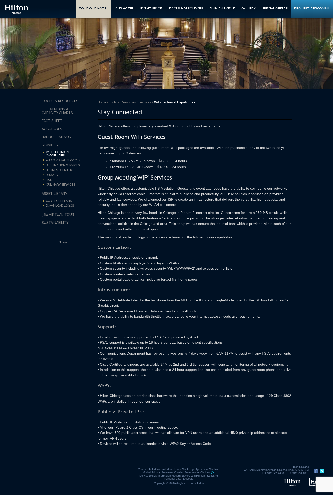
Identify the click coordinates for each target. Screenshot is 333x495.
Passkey (52, 175)
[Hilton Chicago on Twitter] (321, 472)
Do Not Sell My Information (155, 475)
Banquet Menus (56, 137)
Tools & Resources (122, 102)
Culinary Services (60, 184)
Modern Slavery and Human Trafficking (195, 475)
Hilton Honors (173, 469)
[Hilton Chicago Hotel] (292, 484)
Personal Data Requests (178, 478)
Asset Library (54, 194)
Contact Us (144, 469)
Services (145, 102)
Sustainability (55, 223)
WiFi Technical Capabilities (58, 153)
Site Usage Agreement (195, 469)
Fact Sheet (52, 121)
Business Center (59, 170)
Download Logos (60, 205)
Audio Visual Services (63, 160)
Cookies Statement (185, 472)
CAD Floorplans (59, 200)
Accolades (52, 129)
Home (102, 102)
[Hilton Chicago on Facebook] (315, 472)
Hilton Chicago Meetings (17, 9)
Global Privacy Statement (158, 472)
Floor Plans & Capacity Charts (57, 111)
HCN (49, 180)
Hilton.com (158, 469)
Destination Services (63, 165)
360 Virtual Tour (58, 215)
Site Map (214, 469)
